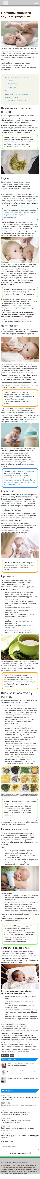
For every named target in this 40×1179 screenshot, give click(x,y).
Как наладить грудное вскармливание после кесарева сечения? (20, 1137)
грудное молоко (16, 194)
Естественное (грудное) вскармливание (16, 182)
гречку (6, 212)
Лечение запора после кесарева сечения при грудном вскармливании (20, 1098)
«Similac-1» (19, 475)
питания (28, 122)
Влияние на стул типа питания (16, 78)
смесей (3, 368)
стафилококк (10, 628)
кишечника (11, 53)
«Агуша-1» (18, 480)
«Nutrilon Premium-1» (15, 482)
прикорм (35, 497)
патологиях (31, 1046)
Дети (12, 1055)
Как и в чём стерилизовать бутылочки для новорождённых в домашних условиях (15, 1113)
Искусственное (13, 84)
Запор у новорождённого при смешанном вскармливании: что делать (15, 1121)
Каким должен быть (12, 97)
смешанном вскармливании (11, 501)
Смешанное (11, 87)
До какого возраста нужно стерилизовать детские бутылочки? (18, 1106)
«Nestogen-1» (28, 478)
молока (10, 273)
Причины (8, 91)
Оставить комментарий (20, 1153)
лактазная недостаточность (15, 619)
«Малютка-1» (9, 475)
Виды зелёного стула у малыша (16, 94)
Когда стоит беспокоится (16, 100)
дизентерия (26, 625)
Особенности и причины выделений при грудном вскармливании (18, 1129)
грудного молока (24, 305)
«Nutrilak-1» (8, 480)
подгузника (22, 421)
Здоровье (5, 1055)
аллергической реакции (22, 397)
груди (27, 269)
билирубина (25, 608)
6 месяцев (26, 494)
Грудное (10, 80)
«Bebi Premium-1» (13, 484)
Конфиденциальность (20, 1162)
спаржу (25, 212)
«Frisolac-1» (18, 478)
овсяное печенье (16, 212)
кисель (12, 215)
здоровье (30, 464)
